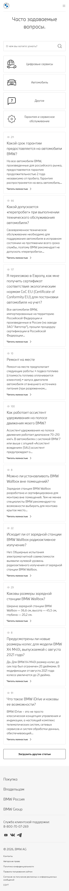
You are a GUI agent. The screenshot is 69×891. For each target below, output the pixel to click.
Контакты (8, 856)
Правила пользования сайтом (17, 871)
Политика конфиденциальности (18, 866)
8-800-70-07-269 (15, 826)
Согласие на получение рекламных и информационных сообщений (30, 878)
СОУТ (6, 885)
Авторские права (11, 861)
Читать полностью (17, 188)
